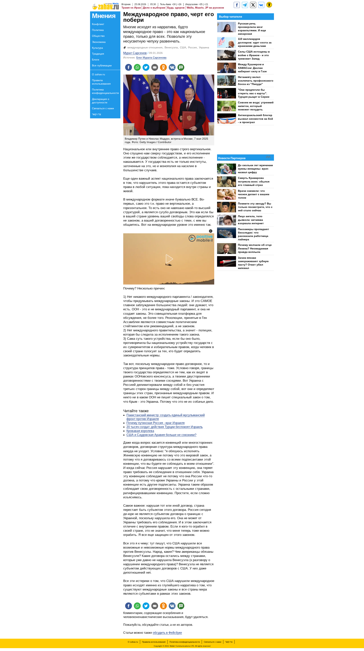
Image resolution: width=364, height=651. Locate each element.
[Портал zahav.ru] (261, 5)
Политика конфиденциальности (105, 91)
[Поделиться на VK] (172, 67)
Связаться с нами (103, 108)
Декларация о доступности (100, 100)
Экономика (99, 41)
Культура (97, 47)
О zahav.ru (98, 74)
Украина (204, 47)
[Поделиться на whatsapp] (137, 67)
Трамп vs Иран (131, 7)
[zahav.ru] (237, 5)
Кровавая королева (140, 430)
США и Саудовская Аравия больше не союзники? (161, 434)
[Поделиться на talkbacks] (180, 67)
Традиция (98, 53)
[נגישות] (269, 5)
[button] (210, 231)
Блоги (95, 59)
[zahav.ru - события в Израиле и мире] (245, 5)
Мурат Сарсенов (135, 53)
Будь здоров (176, 7)
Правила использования (101, 82)
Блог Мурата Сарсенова (151, 57)
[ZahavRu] (253, 5)
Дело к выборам (154, 7)
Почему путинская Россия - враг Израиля (155, 423)
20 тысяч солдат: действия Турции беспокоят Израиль (164, 426)
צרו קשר (96, 114)
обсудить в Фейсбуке (167, 632)
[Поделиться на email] (154, 67)
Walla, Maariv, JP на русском (205, 7)
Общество (98, 35)
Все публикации (102, 65)
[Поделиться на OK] (163, 67)
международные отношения (144, 47)
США (183, 47)
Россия (192, 47)
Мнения (103, 15)
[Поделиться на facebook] (128, 67)
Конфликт (98, 24)
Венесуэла (171, 47)
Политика (98, 29)
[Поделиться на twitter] (146, 67)
